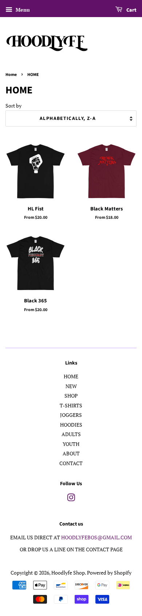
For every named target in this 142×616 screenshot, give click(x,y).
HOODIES (71, 425)
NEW (71, 386)
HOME (71, 376)
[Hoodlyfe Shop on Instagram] (71, 499)
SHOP (71, 395)
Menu (22, 9)
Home (11, 75)
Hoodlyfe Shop (68, 572)
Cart (131, 10)
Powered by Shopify (109, 572)
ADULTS (71, 434)
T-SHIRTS (71, 405)
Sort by (13, 105)
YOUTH (71, 444)
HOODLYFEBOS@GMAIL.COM (96, 537)
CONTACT (71, 463)
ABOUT (71, 453)
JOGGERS (71, 415)
